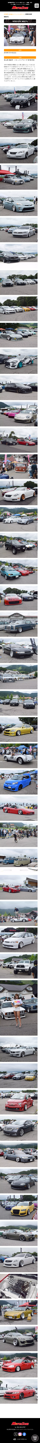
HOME (6, 14)
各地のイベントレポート (16, 14)
